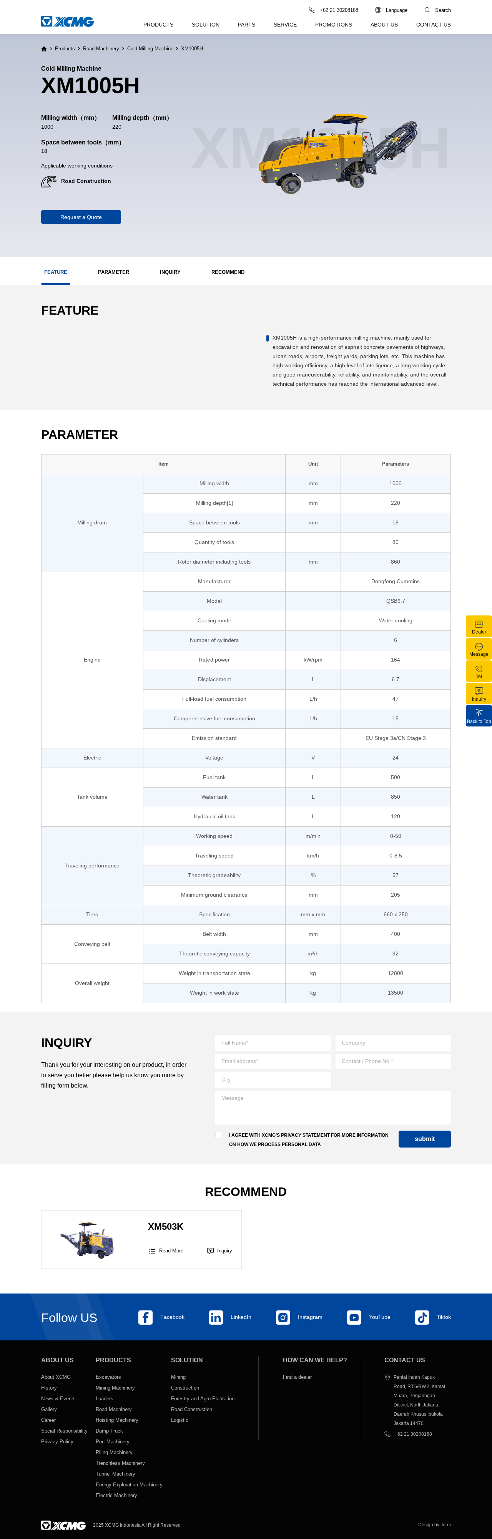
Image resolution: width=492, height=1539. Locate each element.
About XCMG (56, 1377)
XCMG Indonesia (123, 1525)
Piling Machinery (115, 1452)
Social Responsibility (64, 1431)
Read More (165, 1251)
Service (285, 25)
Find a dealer (297, 1377)
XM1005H (192, 48)
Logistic (179, 1420)
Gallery (49, 1409)
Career (48, 1420)
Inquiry (224, 1251)
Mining (178, 1377)
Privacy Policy (57, 1441)
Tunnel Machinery (115, 1474)
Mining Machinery (115, 1388)
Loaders (104, 1398)
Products (158, 25)
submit (425, 1139)
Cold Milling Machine (150, 48)
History (49, 1388)
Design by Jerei (434, 1524)
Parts (246, 25)
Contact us (433, 25)
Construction (185, 1388)
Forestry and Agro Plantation (202, 1398)
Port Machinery (113, 1441)
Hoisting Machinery (117, 1420)
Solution (205, 25)
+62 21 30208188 (413, 1434)
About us (384, 25)
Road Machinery (101, 48)
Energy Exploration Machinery (129, 1485)
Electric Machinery (116, 1495)
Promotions (333, 25)
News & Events (58, 1398)
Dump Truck (109, 1431)
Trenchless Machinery (120, 1463)
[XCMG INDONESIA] (63, 1525)
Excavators (108, 1377)
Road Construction (191, 1409)
